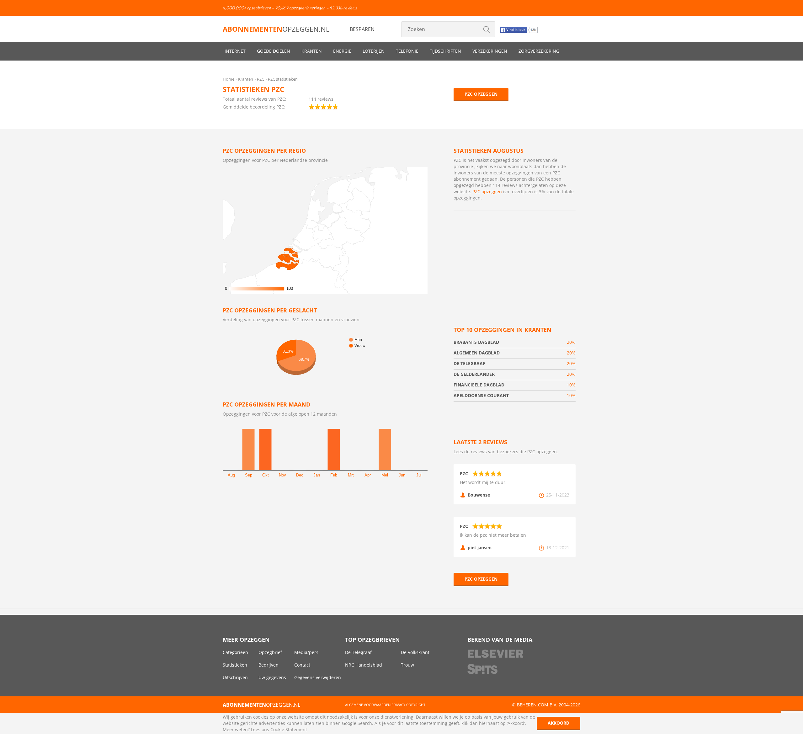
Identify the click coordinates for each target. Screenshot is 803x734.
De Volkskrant (415, 652)
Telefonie (407, 51)
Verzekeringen (489, 51)
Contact (302, 665)
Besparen (362, 29)
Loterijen (374, 51)
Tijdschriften (445, 51)
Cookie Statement (288, 729)
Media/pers (306, 652)
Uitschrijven (235, 677)
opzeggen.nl (276, 29)
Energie (342, 51)
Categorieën (235, 652)
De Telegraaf (358, 652)
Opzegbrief (270, 652)
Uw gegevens (272, 677)
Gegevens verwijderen (317, 677)
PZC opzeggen (481, 94)
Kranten (311, 51)
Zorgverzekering (538, 51)
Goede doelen (273, 51)
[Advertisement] (515, 261)
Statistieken (235, 665)
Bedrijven (268, 665)
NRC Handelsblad (363, 665)
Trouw (407, 665)
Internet (235, 51)
